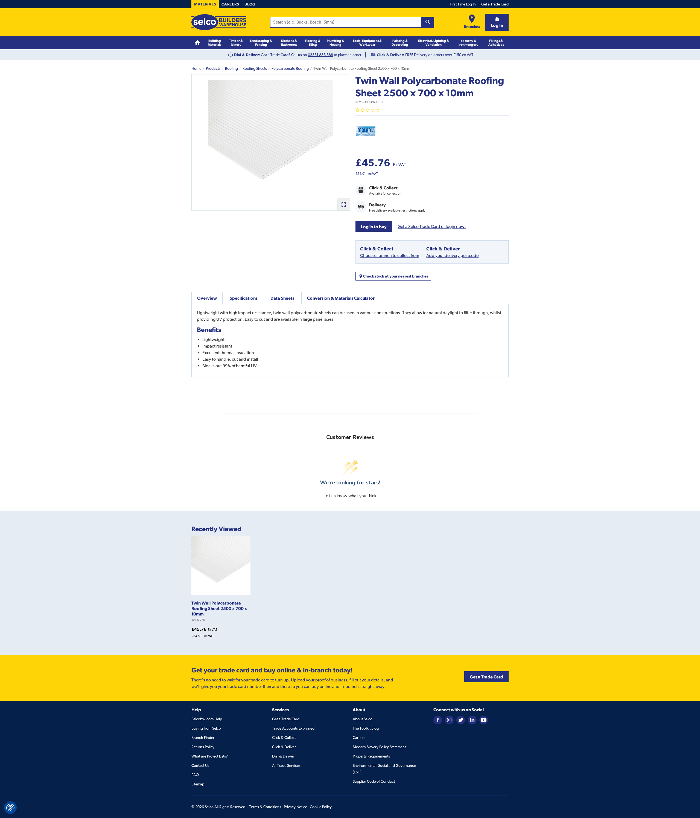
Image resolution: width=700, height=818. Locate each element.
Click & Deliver (284, 747)
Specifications (244, 298)
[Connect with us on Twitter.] (460, 720)
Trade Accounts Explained (293, 728)
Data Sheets (282, 298)
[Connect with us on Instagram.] (449, 720)
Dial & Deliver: (247, 55)
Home (196, 68)
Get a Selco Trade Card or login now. (432, 226)
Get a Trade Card (495, 4)
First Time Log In (463, 4)
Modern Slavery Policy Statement (379, 747)
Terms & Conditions (265, 807)
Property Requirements (371, 756)
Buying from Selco (206, 728)
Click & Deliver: (390, 55)
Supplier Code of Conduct (374, 781)
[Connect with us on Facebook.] (437, 720)
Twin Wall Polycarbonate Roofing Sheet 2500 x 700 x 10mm (219, 608)
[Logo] (218, 22)
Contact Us (200, 765)
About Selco (362, 719)
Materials (205, 4)
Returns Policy (202, 747)
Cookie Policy (321, 807)
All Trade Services (286, 765)
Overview (207, 298)
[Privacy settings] (10, 807)
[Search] (428, 22)
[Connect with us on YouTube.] (483, 720)
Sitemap (197, 784)
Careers (230, 4)
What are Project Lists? (209, 756)
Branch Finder (202, 737)
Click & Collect (284, 737)
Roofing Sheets (255, 68)
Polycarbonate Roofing (290, 68)
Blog (249, 4)
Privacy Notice (295, 807)
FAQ (195, 775)
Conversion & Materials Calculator (341, 298)
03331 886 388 (320, 55)
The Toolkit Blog (366, 728)
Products (213, 68)
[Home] (197, 43)
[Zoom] (343, 204)
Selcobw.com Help (206, 719)
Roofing (231, 68)
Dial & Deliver (283, 756)
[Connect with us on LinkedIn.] (472, 720)
